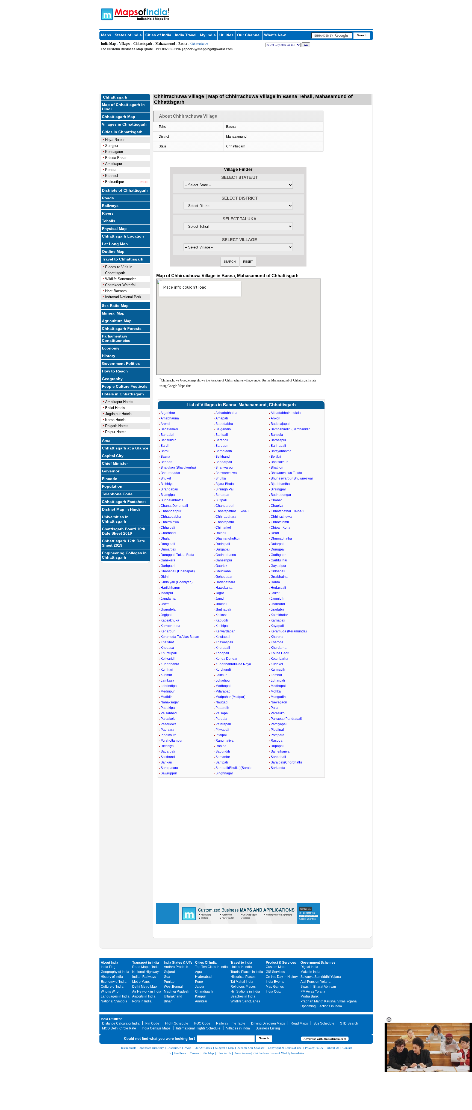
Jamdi (220, 598)
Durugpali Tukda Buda (177, 555)
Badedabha (224, 424)
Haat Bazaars (116, 291)
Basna (182, 44)
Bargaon (222, 446)
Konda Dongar (226, 659)
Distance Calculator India (121, 1023)
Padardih (222, 708)
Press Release (242, 1053)
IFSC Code (202, 1023)
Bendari (166, 462)
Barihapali (278, 446)
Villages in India (238, 1028)
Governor (110, 471)
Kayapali (277, 626)
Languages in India (115, 996)
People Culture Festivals (125, 386)
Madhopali (223, 686)
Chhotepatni (225, 522)
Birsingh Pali (225, 489)
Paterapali (223, 724)
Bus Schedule (324, 1023)
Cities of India (158, 35)
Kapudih (222, 620)
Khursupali (169, 653)
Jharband (278, 604)
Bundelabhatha (172, 500)
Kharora (277, 637)
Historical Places (243, 977)
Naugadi (222, 702)
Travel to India (241, 962)
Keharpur (168, 631)
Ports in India (142, 1001)
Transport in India (145, 962)
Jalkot (275, 593)
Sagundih (223, 751)
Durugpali (278, 549)
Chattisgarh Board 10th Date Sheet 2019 (123, 531)
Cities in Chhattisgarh (122, 132)
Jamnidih (277, 598)
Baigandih (223, 429)
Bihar (168, 1001)
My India (208, 35)
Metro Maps (141, 982)
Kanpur (200, 996)
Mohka (276, 691)
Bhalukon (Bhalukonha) (178, 467)
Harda (275, 582)
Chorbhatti (168, 533)
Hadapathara (225, 582)
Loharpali (278, 680)
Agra (198, 972)
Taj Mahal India (242, 982)
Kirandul (111, 176)
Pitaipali (222, 735)
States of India (128, 35)
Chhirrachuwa (281, 517)
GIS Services (275, 972)
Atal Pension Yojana (315, 982)
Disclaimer (174, 1047)
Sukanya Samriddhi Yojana (320, 977)
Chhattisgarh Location (123, 236)
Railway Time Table (230, 1023)
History (108, 356)
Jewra (165, 604)
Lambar (276, 675)
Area (106, 440)
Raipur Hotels (115, 432)
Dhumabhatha (281, 538)
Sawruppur (169, 773)
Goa (167, 977)
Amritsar (201, 1001)
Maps (106, 35)
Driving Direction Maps (268, 1023)
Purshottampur (171, 740)
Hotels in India (241, 967)
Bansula (277, 435)
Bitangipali (168, 495)
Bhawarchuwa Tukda (286, 473)
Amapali (222, 418)
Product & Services (281, 962)
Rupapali (277, 746)
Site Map (208, 1053)
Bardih (165, 446)
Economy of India (113, 982)
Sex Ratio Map (115, 305)
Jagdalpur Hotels (118, 414)
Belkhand (223, 456)
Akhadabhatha (226, 413)
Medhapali (279, 686)
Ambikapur (113, 164)
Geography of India (115, 972)
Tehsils (108, 221)
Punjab (169, 982)
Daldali (221, 533)
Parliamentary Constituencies (116, 338)
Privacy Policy (314, 1047)
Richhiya (167, 746)
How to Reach (115, 371)
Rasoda (276, 740)
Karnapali (278, 620)
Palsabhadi (169, 713)
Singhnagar (224, 773)
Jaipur (199, 986)
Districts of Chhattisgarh (125, 190)
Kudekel (277, 664)
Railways (110, 205)
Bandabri (167, 435)
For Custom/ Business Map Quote (127, 49)
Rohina (221, 746)
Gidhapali (278, 571)
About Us (333, 1047)
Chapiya (277, 506)
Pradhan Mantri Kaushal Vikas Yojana (328, 1001)
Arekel (165, 424)
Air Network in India (146, 991)
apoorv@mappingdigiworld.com (208, 49)
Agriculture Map (117, 321)
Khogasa (167, 648)
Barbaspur (278, 440)
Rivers (108, 213)
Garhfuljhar (279, 560)
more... (146, 182)
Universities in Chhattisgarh (115, 519)
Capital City (112, 456)
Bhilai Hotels (115, 408)
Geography (112, 379)
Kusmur (166, 675)
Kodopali (222, 653)
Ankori (275, 418)
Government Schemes (317, 962)
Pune (199, 982)
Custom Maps (276, 967)
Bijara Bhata (225, 484)
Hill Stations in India (245, 991)
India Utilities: (111, 1019)
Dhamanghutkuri (228, 538)
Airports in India (143, 996)
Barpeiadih (224, 451)
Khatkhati (168, 642)
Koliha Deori (280, 653)
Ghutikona (223, 571)
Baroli (165, 451)
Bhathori (277, 467)
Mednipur (168, 691)
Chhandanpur (171, 511)
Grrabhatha (279, 577)
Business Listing (268, 1028)
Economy (110, 348)
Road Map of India (146, 967)
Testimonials (128, 1047)
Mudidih (167, 697)
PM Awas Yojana (312, 991)
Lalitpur (221, 675)
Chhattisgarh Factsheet (124, 501)
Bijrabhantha (280, 484)
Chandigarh (204, 991)
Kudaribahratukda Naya (233, 664)
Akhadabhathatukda (286, 413)
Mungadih (278, 697)
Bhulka (221, 478)
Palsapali (222, 713)
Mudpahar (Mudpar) (230, 697)
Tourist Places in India (247, 972)
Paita (274, 708)
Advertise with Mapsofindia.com (324, 1038)
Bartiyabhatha (281, 451)
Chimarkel (223, 527)
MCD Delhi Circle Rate (119, 1028)
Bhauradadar (170, 473)
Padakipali (168, 708)
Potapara (277, 735)
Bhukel (166, 478)
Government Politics (121, 363)
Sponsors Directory (152, 1047)
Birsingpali (279, 489)
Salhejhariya (280, 751)
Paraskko (278, 713)
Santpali (222, 762)
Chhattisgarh (142, 44)
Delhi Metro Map (144, 986)
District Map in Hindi (121, 509)
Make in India (310, 972)
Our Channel (249, 35)
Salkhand (168, 757)
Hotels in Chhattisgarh (123, 394)
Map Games (275, 986)
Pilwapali (222, 730)
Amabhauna (170, 418)
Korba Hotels (115, 420)
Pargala (221, 719)
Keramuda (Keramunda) (289, 631)
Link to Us (224, 1053)
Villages (124, 44)
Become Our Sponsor (250, 1047)
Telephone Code (117, 494)
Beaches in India (243, 996)
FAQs (187, 1047)
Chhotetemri (280, 522)
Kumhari (167, 669)
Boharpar (222, 495)
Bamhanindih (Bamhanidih (291, 429)
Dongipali (168, 544)
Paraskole (168, 719)
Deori (275, 533)
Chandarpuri (225, 506)
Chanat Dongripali (174, 506)
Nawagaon (279, 702)
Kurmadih (278, 669)
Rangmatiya (225, 740)
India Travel (185, 35)
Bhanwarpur (225, 467)
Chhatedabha (171, 517)
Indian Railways (144, 977)
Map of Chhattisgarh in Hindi (123, 106)
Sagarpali (168, 751)
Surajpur (111, 146)
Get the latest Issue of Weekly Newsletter (278, 1053)
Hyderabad (203, 977)
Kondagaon (114, 152)
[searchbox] (331, 35)
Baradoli (222, 440)
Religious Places (243, 986)
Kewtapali (223, 637)
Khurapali (223, 648)
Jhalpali (221, 604)
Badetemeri (169, 429)
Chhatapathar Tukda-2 (287, 511)
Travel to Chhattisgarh (122, 259)
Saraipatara (169, 768)
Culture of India (112, 986)
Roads (108, 198)
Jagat (220, 593)
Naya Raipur (115, 140)
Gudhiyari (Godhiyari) (177, 582)
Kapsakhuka (170, 620)
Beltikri (276, 456)
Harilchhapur (170, 588)
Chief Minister (115, 463)
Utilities (226, 35)
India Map (108, 44)
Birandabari (169, 489)
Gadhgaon (279, 555)
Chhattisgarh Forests (121, 328)
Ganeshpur (224, 560)
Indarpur (167, 593)
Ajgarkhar (168, 413)
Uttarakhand (173, 996)
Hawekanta (224, 588)
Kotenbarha (279, 659)
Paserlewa (168, 724)
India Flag (108, 967)
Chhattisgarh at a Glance (125, 448)
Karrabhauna (170, 626)
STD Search (349, 1023)
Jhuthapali (223, 609)
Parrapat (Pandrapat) (286, 719)
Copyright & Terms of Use (285, 1047)
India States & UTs (178, 962)
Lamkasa (167, 680)
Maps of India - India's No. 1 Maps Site (106, 14)
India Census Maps (156, 1028)
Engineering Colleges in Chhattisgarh (124, 555)
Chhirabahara (226, 517)
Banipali (222, 435)
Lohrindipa (169, 686)
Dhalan (166, 538)
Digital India (309, 967)
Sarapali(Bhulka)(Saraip (234, 768)
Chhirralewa (170, 522)
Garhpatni (168, 566)
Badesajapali (280, 424)
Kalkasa (222, 615)
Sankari (166, 762)
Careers (194, 1053)
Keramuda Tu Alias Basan (180, 637)
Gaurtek (221, 566)
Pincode (109, 478)
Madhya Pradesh (176, 991)
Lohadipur (223, 680)
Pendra (110, 170)
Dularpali (277, 544)
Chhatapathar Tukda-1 (232, 511)
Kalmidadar (279, 615)
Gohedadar (224, 577)
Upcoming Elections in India (321, 1006)
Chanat (276, 500)
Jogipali (166, 615)
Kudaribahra (170, 664)
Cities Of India (206, 962)
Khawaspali (224, 642)
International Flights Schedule (198, 1028)
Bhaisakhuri (279, 462)
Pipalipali (278, 730)
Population (112, 486)
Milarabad (223, 691)
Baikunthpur (114, 182)
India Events (275, 982)
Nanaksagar (170, 702)
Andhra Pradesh (176, 967)
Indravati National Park (123, 297)
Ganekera (168, 560)
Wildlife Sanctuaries (121, 279)
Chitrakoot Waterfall (120, 285)
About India (109, 962)
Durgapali (223, 549)
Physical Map (114, 228)
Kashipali (222, 626)
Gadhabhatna (226, 555)
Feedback (180, 1053)
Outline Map (113, 251)
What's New (275, 35)
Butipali (221, 500)
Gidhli (165, 577)
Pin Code (152, 1023)
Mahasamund (165, 44)
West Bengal (173, 986)
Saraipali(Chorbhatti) (286, 762)
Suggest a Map (224, 1047)
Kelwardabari (225, 631)
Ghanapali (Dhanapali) (178, 571)
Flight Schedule (176, 1023)
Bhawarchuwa (226, 473)
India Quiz (273, 991)
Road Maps (299, 1023)
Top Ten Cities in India (211, 967)
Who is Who (110, 991)
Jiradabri (277, 609)
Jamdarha (168, 598)
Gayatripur (278, 566)
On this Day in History (282, 977)
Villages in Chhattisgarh (124, 124)
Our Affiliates (203, 1047)
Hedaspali (278, 588)
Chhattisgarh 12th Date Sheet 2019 (123, 543)
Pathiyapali (279, 724)
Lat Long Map (115, 244)
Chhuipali (168, 527)
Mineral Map (113, 313)
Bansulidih (168, 440)
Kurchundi (223, 669)
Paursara (167, 730)
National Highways (146, 972)
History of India (112, 977)
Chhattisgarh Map (118, 116)
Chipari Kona (280, 527)
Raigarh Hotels (116, 426)
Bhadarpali (224, 462)
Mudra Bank (309, 996)
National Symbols (114, 1001)
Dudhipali (223, 544)
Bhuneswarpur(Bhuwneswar (292, 478)
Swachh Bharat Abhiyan (318, 986)
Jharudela (168, 609)
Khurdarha (279, 648)
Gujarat (169, 972)
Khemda (277, 642)
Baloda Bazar (115, 158)
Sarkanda (278, 768)
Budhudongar (281, 495)
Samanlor (223, 757)
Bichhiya (167, 484)
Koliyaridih (168, 659)
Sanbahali (278, 757)
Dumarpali (168, 549)
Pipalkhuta (168, 735)
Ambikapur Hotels (119, 402)
